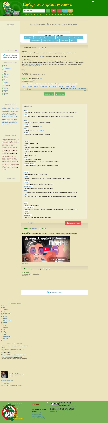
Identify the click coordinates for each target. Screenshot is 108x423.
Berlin (41, 418)
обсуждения (16, 405)
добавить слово (17, 403)
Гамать (5, 87)
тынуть (9, 161)
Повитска (5, 318)
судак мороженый (14, 164)
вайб (4, 91)
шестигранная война (7, 138)
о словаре (16, 408)
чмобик (4, 108)
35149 (3, 155)
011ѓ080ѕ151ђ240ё (6, 156)
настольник (13, 114)
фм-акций (16, 141)
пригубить (12, 144)
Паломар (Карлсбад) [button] (40, 37)
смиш (13, 110)
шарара (9, 158)
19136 (7, 155)
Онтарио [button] (59, 37)
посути (13, 113)
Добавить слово (74, 223)
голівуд (4, 150)
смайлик (4, 167)
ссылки (15, 414)
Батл (2, 349)
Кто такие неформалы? (7, 380)
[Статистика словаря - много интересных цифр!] (65, 11)
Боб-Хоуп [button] (51, 37)
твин (12, 108)
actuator (10, 153)
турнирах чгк (15, 161)
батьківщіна (5, 139)
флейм (8, 108)
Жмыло (5, 306)
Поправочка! (49, 94)
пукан (16, 111)
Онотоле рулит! (16, 375)
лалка (15, 116)
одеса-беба (5, 145)
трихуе (16, 142)
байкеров (3, 356)
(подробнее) (25, 263)
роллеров (14, 356)
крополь (4, 117)
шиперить (5, 93)
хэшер (4, 325)
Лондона (41, 416)
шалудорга (14, 158)
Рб (3, 340)
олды (7, 114)
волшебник (5, 122)
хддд (4, 334)
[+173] (30, 89)
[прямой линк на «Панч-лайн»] (45, 48)
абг (4, 324)
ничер (4, 329)
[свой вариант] (42, 48)
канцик (12, 117)
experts (11, 152)
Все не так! (60, 94)
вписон (13, 121)
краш (4, 80)
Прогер (5, 316)
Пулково (42, 413)
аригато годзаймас (7, 124)
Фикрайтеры (3, 345)
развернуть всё (54, 31)
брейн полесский (13, 122)
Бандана (5, 327)
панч (41, 78)
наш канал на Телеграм (11, 57)
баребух (5, 77)
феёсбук (11, 142)
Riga (44, 418)
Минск (34, 414)
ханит (8, 159)
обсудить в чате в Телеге (55, 292)
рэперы (34, 47)
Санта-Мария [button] (64, 40)
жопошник (12, 148)
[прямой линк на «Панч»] (45, 229)
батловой (39, 64)
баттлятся (31, 64)
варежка (5, 90)
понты (3, 114)
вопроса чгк (10, 150)
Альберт (5, 333)
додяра (5, 322)
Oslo (38, 418)
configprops (10, 141)
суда (4, 166)
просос (4, 113)
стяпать (17, 108)
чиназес (5, 70)
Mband (5, 95)
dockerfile (4, 153)
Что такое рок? (5, 383)
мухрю (10, 147)
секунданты (5, 169)
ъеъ (4, 331)
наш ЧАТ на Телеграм (11, 55)
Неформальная (7, 68)
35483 (14, 153)
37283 (14, 124)
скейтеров (18, 356)
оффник (5, 73)
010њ (13, 156)
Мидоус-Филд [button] (68, 37)
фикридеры (22, 345)
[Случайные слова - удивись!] (59, 11)
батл (11, 351)
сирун (9, 167)
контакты (15, 416)
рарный (5, 65)
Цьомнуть (6, 88)
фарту (5, 76)
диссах (41, 56)
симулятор (14, 167)
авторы (15, 410)
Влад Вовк (65, 88)
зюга (7, 148)
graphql (7, 152)
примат (8, 113)
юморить (4, 107)
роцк (4, 66)
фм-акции (5, 142)
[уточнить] (40, 48)
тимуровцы (5, 162)
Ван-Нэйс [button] (55, 40)
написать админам (18, 418)
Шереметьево (36, 413)
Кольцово (38, 414)
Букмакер (5, 82)
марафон (4, 116)
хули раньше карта (14, 139)
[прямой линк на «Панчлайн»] (49, 269)
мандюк (15, 147)
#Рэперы (24, 69)
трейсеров (18, 354)
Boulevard (5, 74)
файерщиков (8, 356)
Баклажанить (6, 336)
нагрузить (4, 147)
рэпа (41, 126)
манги (3, 148)
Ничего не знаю (7, 320)
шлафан (10, 107)
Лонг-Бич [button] (73, 40)
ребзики (12, 111)
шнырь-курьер (7, 313)
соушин (9, 110)
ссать (7, 166)
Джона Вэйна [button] (28, 37)
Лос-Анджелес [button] (47, 40)
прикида (42, 130)
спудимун (12, 166)
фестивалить (14, 159)
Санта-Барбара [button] (35, 40)
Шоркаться (6, 309)
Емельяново (35, 416)
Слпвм (5, 84)
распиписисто (5, 144)
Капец (4, 71)
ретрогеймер (5, 111)
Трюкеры (3, 354)
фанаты (4, 161)
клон (8, 117)
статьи (15, 412)
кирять (5, 79)
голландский (6, 85)
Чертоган (5, 338)
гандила (8, 121)
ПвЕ (4, 307)
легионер (10, 116)
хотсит (3, 159)
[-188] (28, 89)
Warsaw (34, 418)
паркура (23, 354)
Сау (4, 311)
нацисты (11, 145)
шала (14, 107)
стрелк (4, 110)
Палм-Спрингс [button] (78, 37)
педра (4, 315)
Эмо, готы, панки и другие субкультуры (11, 385)
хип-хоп (8, 351)
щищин (4, 158)
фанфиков (16, 345)
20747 (4, 141)
